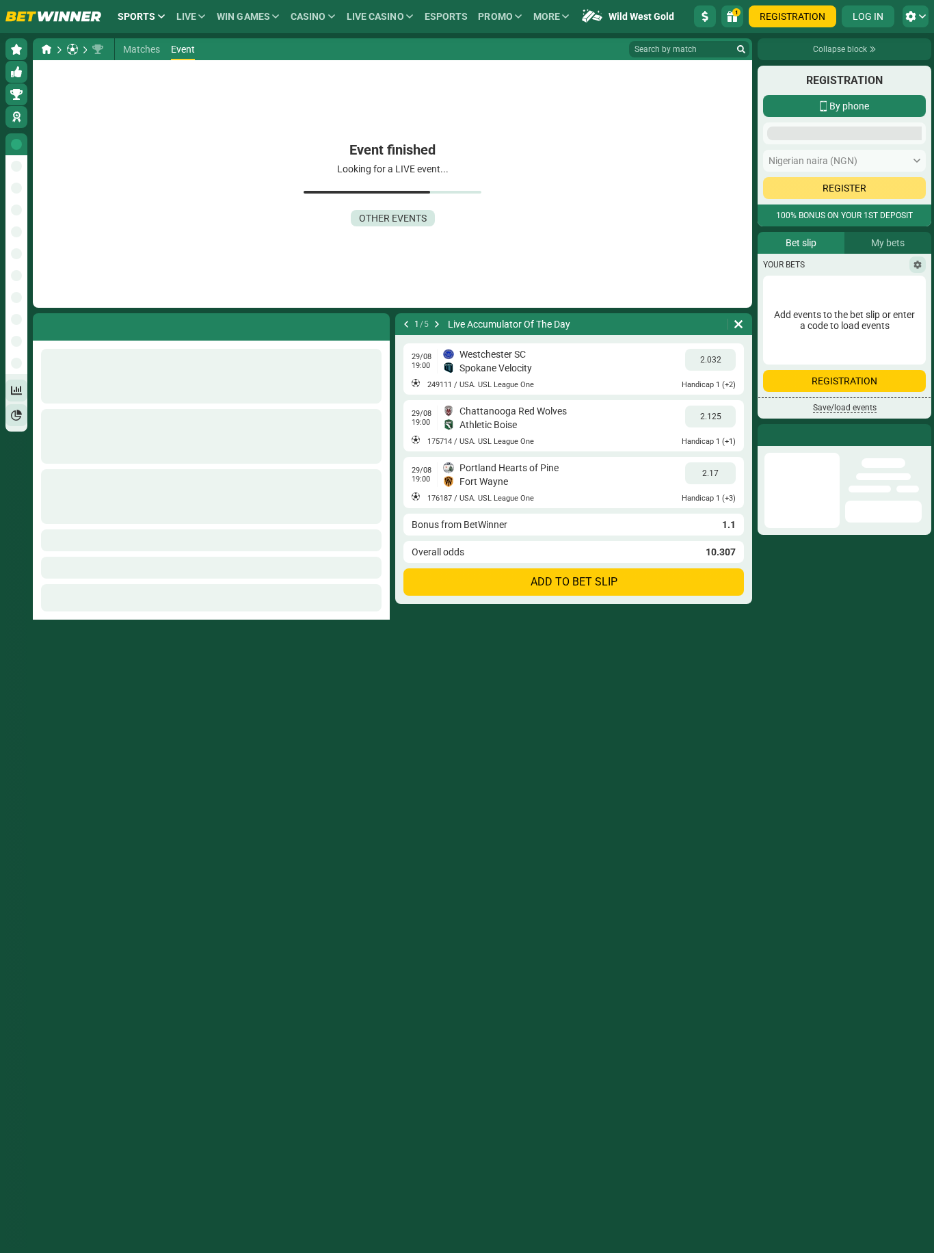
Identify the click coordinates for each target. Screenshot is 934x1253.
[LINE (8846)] (46, 49)
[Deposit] (705, 16)
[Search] (741, 49)
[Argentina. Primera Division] (98, 49)
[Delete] (738, 324)
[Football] (72, 49)
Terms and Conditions (876, 355)
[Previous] (406, 324)
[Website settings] (916, 16)
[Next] (436, 324)
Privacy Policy (799, 363)
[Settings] (917, 444)
